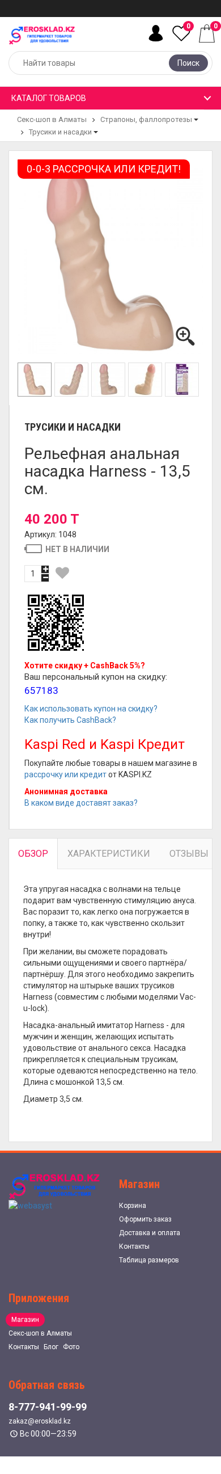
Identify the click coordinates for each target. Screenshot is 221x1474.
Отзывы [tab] (189, 853)
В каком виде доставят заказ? (81, 802)
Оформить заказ (145, 1219)
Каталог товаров (48, 98)
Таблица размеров (149, 1260)
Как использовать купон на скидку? (91, 708)
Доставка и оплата (149, 1233)
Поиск (188, 63)
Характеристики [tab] (108, 853)
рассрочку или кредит (65, 774)
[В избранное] (62, 573)
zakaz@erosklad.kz (39, 1421)
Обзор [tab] (33, 853)
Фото (71, 1347)
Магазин (25, 1320)
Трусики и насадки (60, 132)
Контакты (134, 1246)
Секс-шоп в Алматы (52, 119)
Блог (51, 1347)
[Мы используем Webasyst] (30, 1205)
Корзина (132, 1206)
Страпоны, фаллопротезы (146, 119)
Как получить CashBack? (70, 720)
